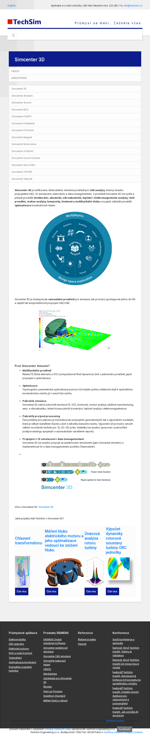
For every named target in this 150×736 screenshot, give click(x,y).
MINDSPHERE (19, 78)
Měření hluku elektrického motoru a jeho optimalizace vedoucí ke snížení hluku (64, 540)
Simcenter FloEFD (21, 116)
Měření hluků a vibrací (55, 700)
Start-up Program (52, 691)
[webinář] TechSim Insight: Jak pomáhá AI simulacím (125, 712)
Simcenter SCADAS (22, 151)
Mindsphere (50, 673)
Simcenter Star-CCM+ (23, 165)
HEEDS (15, 71)
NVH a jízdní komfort (20, 653)
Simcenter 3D (19, 88)
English (12, 5)
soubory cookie (115, 720)
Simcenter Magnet (22, 137)
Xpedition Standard (54, 695)
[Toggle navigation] (13, 35)
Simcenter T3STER (22, 171)
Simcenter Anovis (21, 102)
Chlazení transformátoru (28, 540)
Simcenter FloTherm (23, 130)
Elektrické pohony (19, 648)
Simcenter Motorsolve (24, 144)
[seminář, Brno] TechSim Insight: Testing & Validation (125, 651)
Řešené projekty (87, 639)
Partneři (82, 644)
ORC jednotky (16, 644)
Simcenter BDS (20, 109)
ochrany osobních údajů (57, 729)
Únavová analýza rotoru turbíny (92, 540)
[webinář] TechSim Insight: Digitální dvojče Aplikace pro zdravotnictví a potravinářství (125, 696)
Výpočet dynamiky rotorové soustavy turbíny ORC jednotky (116, 541)
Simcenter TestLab (22, 178)
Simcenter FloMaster (23, 123)
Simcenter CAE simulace (57, 656)
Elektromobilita (17, 639)
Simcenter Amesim (22, 95)
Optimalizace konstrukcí (22, 662)
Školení (47, 686)
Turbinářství (15, 657)
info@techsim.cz (133, 5)
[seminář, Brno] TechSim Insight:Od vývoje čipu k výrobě (125, 664)
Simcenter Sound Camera (26, 158)
